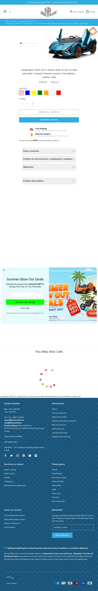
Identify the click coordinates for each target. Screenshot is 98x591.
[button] (4, 270)
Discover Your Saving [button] (25, 302)
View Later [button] (25, 308)
